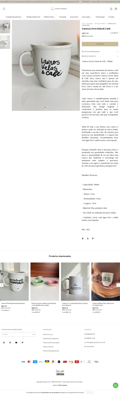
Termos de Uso (48, 347)
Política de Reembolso (51, 351)
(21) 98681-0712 (89, 338)
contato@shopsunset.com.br (94, 342)
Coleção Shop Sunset (13, 17)
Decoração (86, 17)
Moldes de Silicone (33, 17)
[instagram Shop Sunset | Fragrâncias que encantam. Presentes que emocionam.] (4, 343)
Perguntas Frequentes (51, 338)
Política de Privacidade (51, 343)
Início (83, 23)
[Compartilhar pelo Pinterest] (93, 238)
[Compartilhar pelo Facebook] (83, 238)
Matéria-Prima (49, 17)
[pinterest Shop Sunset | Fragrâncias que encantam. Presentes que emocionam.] (22, 343)
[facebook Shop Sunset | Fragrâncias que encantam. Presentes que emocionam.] (10, 343)
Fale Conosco (48, 334)
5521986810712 (89, 334)
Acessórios (74, 17)
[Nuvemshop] (60, 385)
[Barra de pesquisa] (4, 9)
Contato (111, 17)
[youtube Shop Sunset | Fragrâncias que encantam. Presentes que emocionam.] (16, 343)
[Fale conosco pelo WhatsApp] (115, 385)
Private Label (100, 17)
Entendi (89, 392)
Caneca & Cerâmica (100, 23)
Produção (62, 17)
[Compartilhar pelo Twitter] (88, 238)
